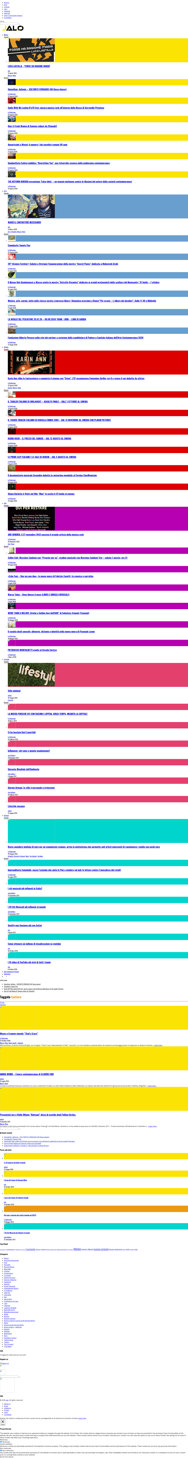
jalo (9, 71)
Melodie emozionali (11, 1312)
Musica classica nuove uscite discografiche (19, 1321)
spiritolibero (11, 755)
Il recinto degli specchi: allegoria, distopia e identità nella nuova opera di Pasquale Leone (51, 631)
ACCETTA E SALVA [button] (6, 1457)
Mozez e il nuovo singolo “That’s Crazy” (19, 1033)
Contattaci (7, 18)
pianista (118, 1249)
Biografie (7, 1269)
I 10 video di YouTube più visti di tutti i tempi (29, 962)
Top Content (33, 856)
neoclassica (70, 1249)
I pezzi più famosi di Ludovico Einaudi (16, 1198)
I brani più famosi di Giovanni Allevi (15, 1180)
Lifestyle (7, 11)
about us (7, 1404)
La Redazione (12, 94)
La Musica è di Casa (11, 1301)
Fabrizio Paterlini (40, 1249)
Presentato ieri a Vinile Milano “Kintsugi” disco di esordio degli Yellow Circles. (38, 1114)
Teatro (6, 1342)
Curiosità (16, 856)
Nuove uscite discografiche (14, 1325)
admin (10, 695)
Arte (5, 5)
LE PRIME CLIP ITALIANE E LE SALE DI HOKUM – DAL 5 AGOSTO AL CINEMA (42, 457)
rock (127, 1249)
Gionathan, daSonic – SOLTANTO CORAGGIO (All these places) (37, 89)
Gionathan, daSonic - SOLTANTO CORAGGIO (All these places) (22, 984)
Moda (6, 1314)
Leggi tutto (82, 1418)
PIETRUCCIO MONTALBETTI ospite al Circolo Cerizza (32, 650)
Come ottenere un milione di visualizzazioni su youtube (34, 943)
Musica (6, 3)
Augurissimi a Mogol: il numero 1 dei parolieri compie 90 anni (37, 144)
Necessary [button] (4, 1440)
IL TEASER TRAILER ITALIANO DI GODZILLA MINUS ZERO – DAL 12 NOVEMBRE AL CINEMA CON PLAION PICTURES (59, 420)
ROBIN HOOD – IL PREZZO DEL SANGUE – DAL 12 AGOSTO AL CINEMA (39, 438)
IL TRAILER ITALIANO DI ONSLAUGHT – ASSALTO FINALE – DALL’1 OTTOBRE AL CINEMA (48, 401)
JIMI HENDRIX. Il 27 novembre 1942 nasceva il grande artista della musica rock (46, 534)
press (6, 1406)
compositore (10, 1249)
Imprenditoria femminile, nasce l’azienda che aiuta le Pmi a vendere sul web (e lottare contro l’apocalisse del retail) (64, 870)
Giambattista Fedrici (11, 1288)
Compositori (8, 1273)
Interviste (7, 1295)
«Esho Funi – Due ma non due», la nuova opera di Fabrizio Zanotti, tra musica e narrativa (50, 576)
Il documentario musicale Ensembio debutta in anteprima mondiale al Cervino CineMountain (52, 475)
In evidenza (8, 1291)
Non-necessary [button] (5, 1448)
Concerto (22, 1249)
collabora (7, 1408)
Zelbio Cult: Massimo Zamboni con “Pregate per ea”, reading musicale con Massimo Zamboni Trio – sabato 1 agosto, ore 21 (67, 557)
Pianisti (6, 1329)
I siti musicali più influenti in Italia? (25, 888)
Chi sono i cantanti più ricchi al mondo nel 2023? (20, 1215)
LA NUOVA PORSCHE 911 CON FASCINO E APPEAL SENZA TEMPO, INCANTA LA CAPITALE (47, 713)
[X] (4, 1363)
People (111, 1249)
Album (6, 1258)
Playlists (7, 1331)
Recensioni (8, 1334)
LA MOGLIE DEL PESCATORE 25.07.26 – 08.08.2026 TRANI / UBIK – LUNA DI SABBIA (47, 319)
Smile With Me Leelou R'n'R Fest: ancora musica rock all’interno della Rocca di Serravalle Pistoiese (33, 989)
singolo (132, 1249)
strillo (136, 1249)
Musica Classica (9, 1318)
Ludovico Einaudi (62, 1249)
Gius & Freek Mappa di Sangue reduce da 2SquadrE (32, 126)
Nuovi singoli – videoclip (13, 1327)
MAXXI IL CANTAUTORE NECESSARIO (24, 222)
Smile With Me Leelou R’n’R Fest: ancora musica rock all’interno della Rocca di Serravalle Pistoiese (56, 107)
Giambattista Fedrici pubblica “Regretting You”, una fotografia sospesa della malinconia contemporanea (59, 163)
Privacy (6, 1410)
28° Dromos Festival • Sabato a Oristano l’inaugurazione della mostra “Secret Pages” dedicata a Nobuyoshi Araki (63, 263)
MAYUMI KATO (9, 1310)
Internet (7, 13)
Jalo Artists (8, 1299)
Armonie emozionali (11, 1260)
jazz (52, 1249)
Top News (40, 856)
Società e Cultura (10, 1338)
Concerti (17, 1249)
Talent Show (8, 1340)
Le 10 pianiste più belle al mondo (14, 1162)
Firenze (48, 1249)
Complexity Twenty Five (19, 245)
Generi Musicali (9, 1286)
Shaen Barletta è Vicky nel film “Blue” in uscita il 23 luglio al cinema (41, 493)
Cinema (6, 7)
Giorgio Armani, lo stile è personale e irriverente (31, 787)
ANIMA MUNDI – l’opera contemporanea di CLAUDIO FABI (27, 1074)
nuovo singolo (101, 1249)
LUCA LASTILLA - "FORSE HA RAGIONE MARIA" (29, 66)
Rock (5, 1336)
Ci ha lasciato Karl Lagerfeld (22, 732)
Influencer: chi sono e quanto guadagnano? (29, 750)
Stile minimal (14, 690)
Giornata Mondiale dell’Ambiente (23, 769)
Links (6, 1412)
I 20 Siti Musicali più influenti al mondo (27, 907)
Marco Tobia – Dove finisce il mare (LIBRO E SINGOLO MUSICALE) (38, 594)
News (14, 75)
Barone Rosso (9, 1267)
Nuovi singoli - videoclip (16, 1043)
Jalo (5, 1297)
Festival (6, 1284)
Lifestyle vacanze (16, 806)
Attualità (14, 232)
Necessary (6, 1442)
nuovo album (87, 1249)
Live (55, 1249)
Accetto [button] (75, 1418)
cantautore (3, 1249)
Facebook (7, 1282)
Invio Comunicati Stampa (13, 15)
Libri (5, 9)
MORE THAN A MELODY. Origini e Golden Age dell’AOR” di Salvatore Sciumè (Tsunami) (48, 613)
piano (124, 1249)
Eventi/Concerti (9, 1278)
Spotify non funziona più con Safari (25, 925)
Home (2, 1002)
